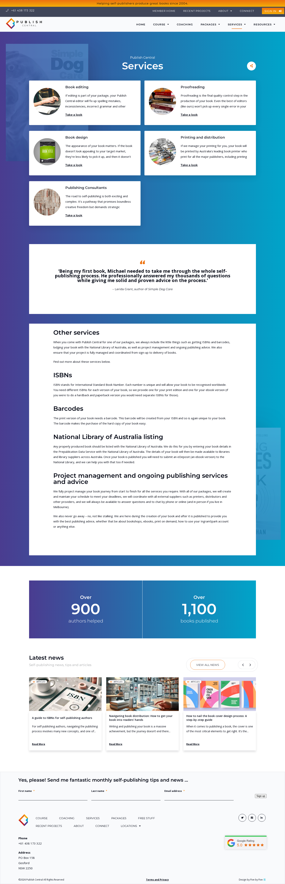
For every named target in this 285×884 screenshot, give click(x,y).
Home (140, 24)
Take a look (73, 115)
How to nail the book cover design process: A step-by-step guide (216, 718)
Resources (263, 24)
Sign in (270, 11)
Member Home (164, 10)
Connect (247, 10)
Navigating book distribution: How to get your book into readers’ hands (141, 718)
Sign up (260, 796)
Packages (208, 24)
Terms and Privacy (157, 879)
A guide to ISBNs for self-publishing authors (62, 718)
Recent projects (197, 10)
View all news (207, 665)
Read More (38, 744)
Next (251, 664)
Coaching (185, 24)
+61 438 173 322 (22, 10)
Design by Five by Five (251, 879)
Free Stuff (146, 818)
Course (42, 818)
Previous (242, 664)
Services (235, 24)
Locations (129, 826)
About (79, 826)
